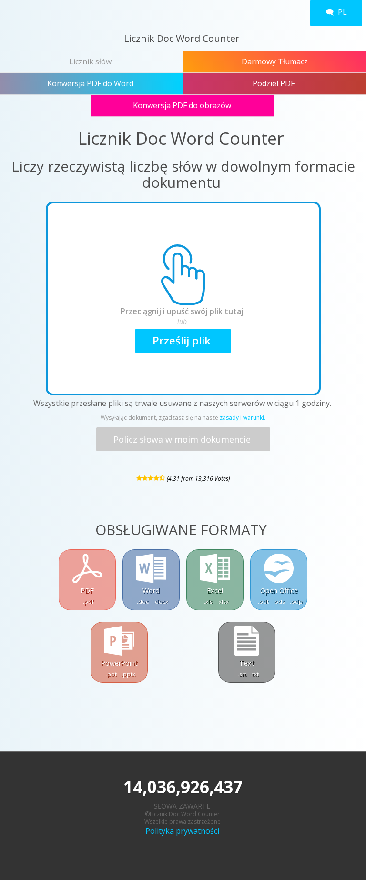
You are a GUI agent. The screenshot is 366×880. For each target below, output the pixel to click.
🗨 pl (336, 12)
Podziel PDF (274, 83)
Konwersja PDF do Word (91, 83)
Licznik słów (91, 61)
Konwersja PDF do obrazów (183, 105)
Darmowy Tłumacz (275, 61)
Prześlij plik (183, 340)
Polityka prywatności (183, 831)
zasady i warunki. (242, 418)
